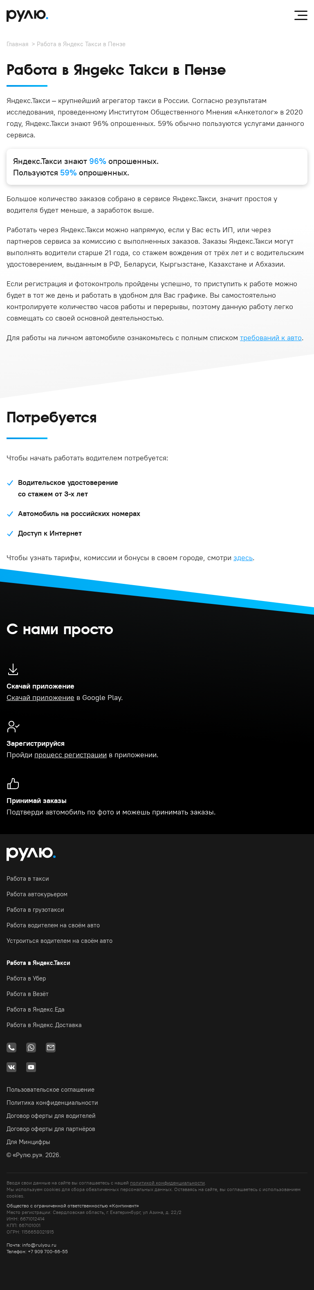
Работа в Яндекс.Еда (36, 1009)
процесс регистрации (70, 754)
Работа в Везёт (28, 994)
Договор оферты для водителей (51, 1115)
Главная (18, 44)
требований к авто (271, 337)
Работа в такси (28, 878)
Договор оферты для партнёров (51, 1129)
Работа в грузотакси (35, 909)
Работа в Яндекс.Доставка (44, 1025)
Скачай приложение (40, 697)
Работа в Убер (26, 978)
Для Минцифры (28, 1142)
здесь (243, 557)
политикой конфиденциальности (167, 1183)
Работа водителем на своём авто (53, 925)
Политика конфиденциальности (52, 1102)
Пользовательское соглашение (50, 1089)
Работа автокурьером (37, 894)
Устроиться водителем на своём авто (59, 941)
